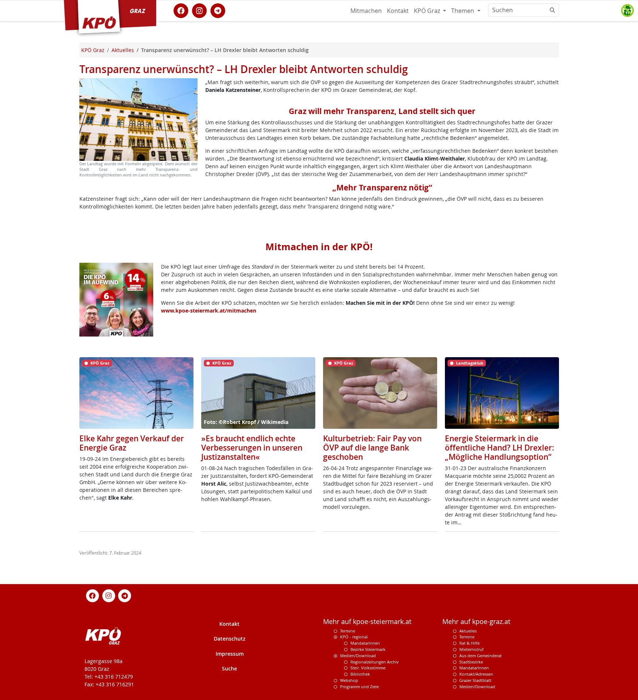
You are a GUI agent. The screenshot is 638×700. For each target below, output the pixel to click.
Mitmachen (366, 11)
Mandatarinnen (365, 643)
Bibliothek (360, 674)
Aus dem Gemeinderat (480, 655)
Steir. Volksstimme (367, 667)
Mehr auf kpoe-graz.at (476, 621)
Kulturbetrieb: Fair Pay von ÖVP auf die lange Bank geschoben (372, 447)
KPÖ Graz (428, 11)
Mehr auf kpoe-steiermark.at (367, 621)
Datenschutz (230, 638)
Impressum (230, 653)
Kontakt (398, 11)
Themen (463, 11)
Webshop (349, 680)
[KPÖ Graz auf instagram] (199, 10)
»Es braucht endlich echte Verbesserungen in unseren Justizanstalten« (251, 447)
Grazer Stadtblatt (475, 680)
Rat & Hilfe (469, 643)
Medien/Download (358, 655)
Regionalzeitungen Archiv (374, 662)
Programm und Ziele (359, 686)
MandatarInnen (474, 667)
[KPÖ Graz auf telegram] (218, 10)
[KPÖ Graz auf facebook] (181, 10)
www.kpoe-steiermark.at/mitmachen (208, 310)
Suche (229, 668)
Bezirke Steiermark (367, 649)
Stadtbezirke (471, 662)
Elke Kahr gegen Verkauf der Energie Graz (131, 443)
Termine (347, 631)
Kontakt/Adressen (476, 674)
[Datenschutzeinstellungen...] (627, 11)
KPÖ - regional (354, 636)
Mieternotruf (471, 649)
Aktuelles (468, 631)
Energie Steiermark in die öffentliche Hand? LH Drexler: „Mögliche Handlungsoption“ (499, 447)
